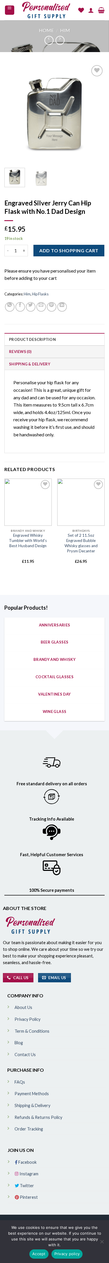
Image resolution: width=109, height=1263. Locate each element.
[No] (102, 1243)
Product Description (32, 339)
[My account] (91, 10)
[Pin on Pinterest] (51, 307)
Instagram (28, 1173)
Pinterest (28, 1197)
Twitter (26, 1185)
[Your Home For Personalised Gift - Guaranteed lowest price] (46, 10)
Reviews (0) (20, 351)
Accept (39, 1253)
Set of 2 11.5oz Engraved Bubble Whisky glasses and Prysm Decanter (81, 543)
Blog (19, 1042)
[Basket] (101, 10)
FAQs (20, 1082)
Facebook (27, 1162)
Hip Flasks (40, 294)
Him (65, 30)
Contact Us (25, 1054)
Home (46, 30)
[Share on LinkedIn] (62, 307)
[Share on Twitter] (30, 307)
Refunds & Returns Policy (38, 1117)
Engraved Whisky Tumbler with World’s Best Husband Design (28, 540)
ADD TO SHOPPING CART (69, 250)
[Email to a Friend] (41, 307)
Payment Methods (32, 1093)
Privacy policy (67, 1253)
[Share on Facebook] (20, 307)
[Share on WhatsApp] (10, 307)
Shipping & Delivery (29, 364)
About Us (23, 1007)
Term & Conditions (32, 1031)
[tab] (54, 339)
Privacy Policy (27, 1019)
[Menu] (10, 10)
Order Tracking (29, 1128)
